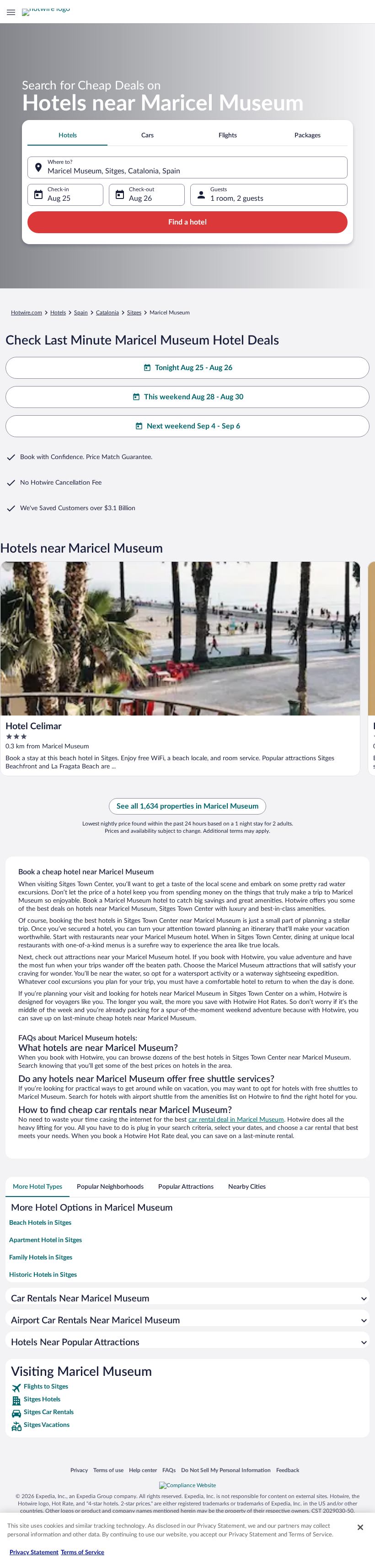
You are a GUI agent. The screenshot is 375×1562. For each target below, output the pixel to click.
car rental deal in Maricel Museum (236, 1120)
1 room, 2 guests (236, 198)
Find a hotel (187, 222)
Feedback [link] (287, 1470)
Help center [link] (143, 1470)
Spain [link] (81, 312)
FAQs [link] (169, 1470)
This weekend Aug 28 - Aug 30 (193, 397)
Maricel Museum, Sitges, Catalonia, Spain (114, 171)
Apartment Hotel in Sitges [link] (45, 1240)
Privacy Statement (34, 1553)
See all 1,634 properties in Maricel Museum (187, 806)
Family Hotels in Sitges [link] (40, 1257)
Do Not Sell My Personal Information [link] (226, 1470)
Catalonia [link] (107, 312)
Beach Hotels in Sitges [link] (40, 1223)
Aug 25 (59, 198)
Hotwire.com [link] (26, 312)
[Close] (360, 1527)
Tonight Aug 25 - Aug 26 (193, 367)
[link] (187, 1388)
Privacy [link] (79, 1470)
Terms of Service (82, 1553)
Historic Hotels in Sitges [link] (43, 1275)
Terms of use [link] (108, 1470)
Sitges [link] (134, 312)
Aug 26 (140, 198)
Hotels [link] (58, 312)
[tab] (67, 135)
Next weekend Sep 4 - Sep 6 (193, 426)
